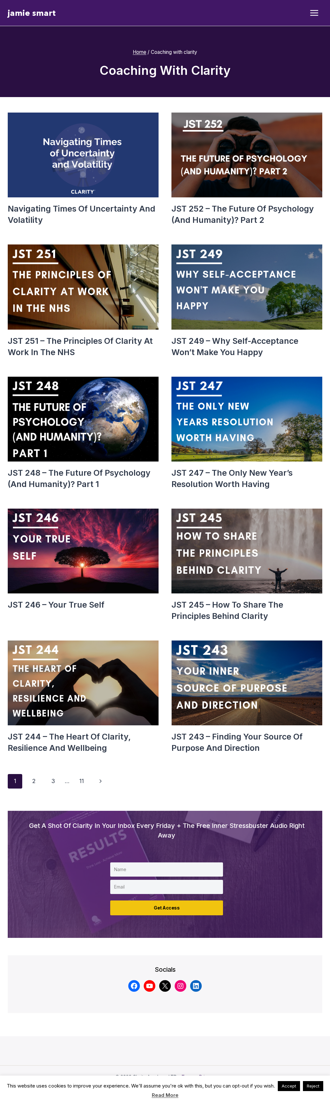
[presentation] (83, 155)
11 (81, 781)
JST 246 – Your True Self (56, 605)
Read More (165, 1095)
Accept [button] (289, 1085)
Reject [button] (313, 1085)
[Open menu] (314, 13)
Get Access (167, 907)
